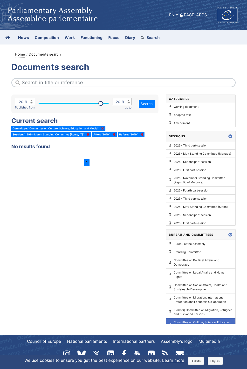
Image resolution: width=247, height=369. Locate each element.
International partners (134, 341)
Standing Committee (187, 252)
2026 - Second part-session (192, 162)
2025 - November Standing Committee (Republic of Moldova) (199, 180)
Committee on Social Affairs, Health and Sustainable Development (200, 287)
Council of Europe (44, 341)
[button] (230, 136)
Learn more (173, 360)
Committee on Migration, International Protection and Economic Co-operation (200, 300)
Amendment (182, 123)
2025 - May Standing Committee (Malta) (201, 207)
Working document (186, 106)
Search (153, 37)
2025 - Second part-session (192, 215)
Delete (101, 128)
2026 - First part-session (190, 170)
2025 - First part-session (190, 223)
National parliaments (87, 341)
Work (70, 37)
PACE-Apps (195, 15)
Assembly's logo (176, 341)
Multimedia (209, 341)
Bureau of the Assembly (190, 244)
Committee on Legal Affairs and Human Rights (200, 275)
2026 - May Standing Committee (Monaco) (202, 153)
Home (20, 54)
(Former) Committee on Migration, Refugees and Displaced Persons (203, 312)
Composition (47, 37)
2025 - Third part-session (190, 198)
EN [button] (172, 15)
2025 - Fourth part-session (191, 190)
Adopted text (182, 115)
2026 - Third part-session (190, 145)
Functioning (92, 37)
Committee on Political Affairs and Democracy (196, 262)
